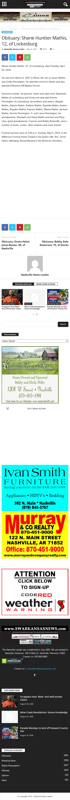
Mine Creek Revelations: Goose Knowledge (34, 307)
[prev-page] (33, 314)
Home (4, 29)
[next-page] (37, 314)
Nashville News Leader (14, 49)
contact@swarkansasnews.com (41, 668)
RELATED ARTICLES (23, 284)
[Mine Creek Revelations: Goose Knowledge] (35, 297)
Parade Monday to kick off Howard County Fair (57, 307)
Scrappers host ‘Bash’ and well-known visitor (11, 307)
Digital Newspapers (11, 765)
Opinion (28, 304)
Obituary (6, 770)
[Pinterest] (20, 57)
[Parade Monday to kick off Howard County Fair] (57, 297)
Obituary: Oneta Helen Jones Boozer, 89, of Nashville (16, 245)
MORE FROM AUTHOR (45, 284)
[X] (12, 57)
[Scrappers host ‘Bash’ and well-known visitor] (12, 297)
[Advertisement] (35, 182)
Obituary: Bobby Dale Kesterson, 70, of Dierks (54, 243)
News (4, 780)
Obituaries (13, 29)
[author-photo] (35, 264)
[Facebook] (5, 57)
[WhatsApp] (27, 57)
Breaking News (8, 304)
